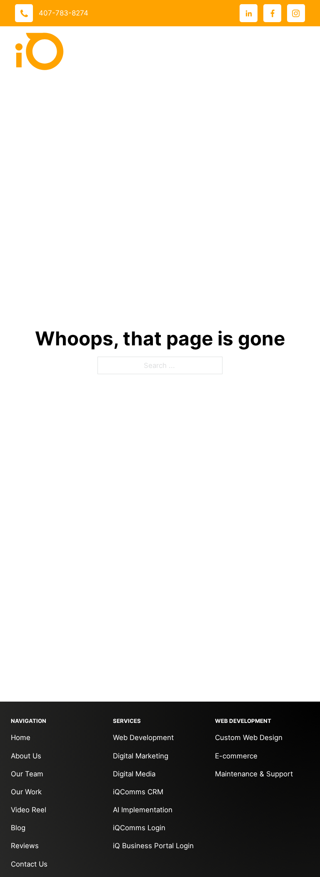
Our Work (26, 792)
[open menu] (296, 51)
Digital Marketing (140, 756)
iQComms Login (139, 828)
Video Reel (28, 810)
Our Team (27, 774)
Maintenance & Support (254, 774)
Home (20, 737)
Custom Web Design (248, 737)
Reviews (25, 846)
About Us (26, 756)
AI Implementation (142, 810)
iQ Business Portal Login (153, 846)
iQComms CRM (138, 792)
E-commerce (236, 756)
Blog (18, 828)
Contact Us (29, 864)
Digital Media (134, 774)
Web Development (143, 737)
